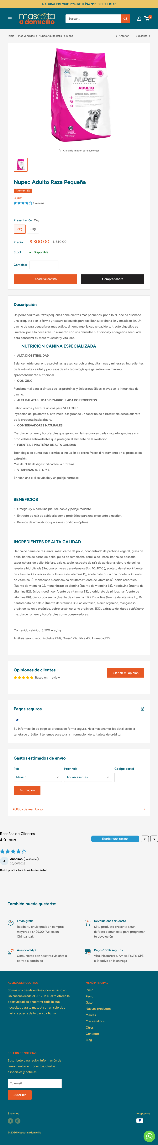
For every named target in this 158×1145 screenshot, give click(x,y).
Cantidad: (20, 265)
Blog (89, 1040)
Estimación (27, 790)
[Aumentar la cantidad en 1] (54, 265)
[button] (23, 203)
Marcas (91, 1015)
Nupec (18, 198)
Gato (89, 1002)
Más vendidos (26, 36)
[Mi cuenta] (139, 19)
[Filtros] (145, 839)
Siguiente (141, 36)
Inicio (11, 36)
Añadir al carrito (45, 279)
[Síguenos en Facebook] (10, 1121)
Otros (89, 1027)
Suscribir (19, 1095)
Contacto (92, 1034)
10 (101, 568)
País (16, 769)
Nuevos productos (98, 1008)
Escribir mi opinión (126, 673)
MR (75, 408)
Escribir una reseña (115, 839)
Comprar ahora (112, 279)
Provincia (70, 769)
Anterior (124, 36)
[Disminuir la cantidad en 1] (34, 265)
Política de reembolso (28, 809)
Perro (89, 996)
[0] (147, 18)
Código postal (124, 769)
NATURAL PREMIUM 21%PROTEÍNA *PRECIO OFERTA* (79, 4)
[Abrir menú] (10, 18)
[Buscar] (125, 18)
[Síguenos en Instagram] (17, 1121)
